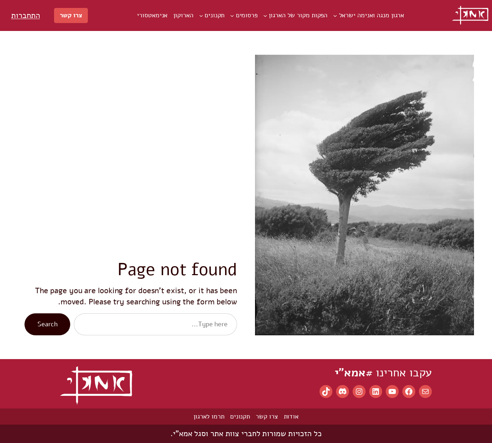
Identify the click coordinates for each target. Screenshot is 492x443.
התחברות (25, 15)
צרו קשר (71, 15)
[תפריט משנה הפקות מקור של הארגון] (265, 16)
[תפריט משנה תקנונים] (201, 16)
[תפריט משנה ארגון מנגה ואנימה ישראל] (335, 16)
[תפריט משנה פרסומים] (232, 16)
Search (47, 324)
